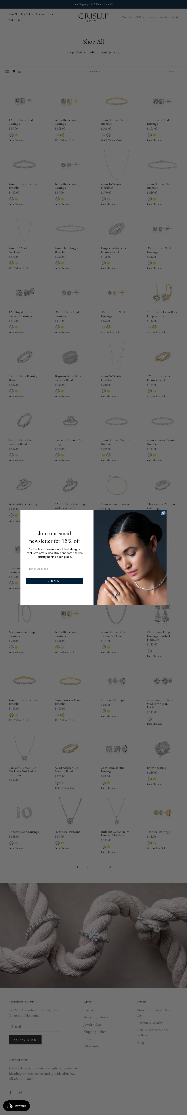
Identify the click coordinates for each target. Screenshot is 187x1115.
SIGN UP (55, 580)
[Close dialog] (163, 513)
